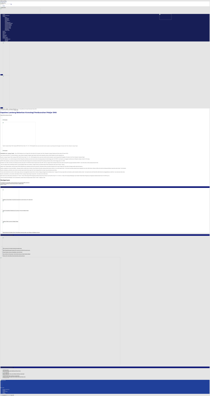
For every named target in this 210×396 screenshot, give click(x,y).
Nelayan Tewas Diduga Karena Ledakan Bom (12, 183)
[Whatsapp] (5, 119)
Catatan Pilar (5, 391)
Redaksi (4, 393)
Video (4, 392)
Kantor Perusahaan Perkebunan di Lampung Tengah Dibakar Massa (16, 210)
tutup (1, 74)
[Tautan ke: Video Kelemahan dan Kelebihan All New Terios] (6, 369)
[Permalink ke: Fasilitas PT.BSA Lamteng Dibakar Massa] (11, 220)
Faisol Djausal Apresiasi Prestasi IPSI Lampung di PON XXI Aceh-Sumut (16, 250)
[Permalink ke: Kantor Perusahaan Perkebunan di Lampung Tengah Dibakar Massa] (11, 209)
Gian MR (12, 395)
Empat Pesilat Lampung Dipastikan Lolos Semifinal (12, 252)
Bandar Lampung (6, 389)
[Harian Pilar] (3, 2)
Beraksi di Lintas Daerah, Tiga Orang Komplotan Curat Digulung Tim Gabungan (18, 199)
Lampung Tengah (8, 115)
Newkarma (4, 395)
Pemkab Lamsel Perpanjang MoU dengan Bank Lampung (14, 182)
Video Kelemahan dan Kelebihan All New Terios (12, 370)
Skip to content (3, 0)
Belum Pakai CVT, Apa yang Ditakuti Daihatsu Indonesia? (13, 373)
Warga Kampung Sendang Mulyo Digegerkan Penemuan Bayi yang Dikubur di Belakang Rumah (21, 232)
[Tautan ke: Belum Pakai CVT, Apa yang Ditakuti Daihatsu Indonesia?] (6, 372)
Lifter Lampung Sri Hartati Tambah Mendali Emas (12, 248)
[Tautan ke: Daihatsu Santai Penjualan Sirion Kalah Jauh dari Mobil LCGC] (11, 375)
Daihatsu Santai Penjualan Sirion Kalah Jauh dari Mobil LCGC (14, 376)
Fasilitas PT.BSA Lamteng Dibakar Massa (10, 221)
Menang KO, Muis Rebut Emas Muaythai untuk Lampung (14, 255)
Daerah (4, 390)
